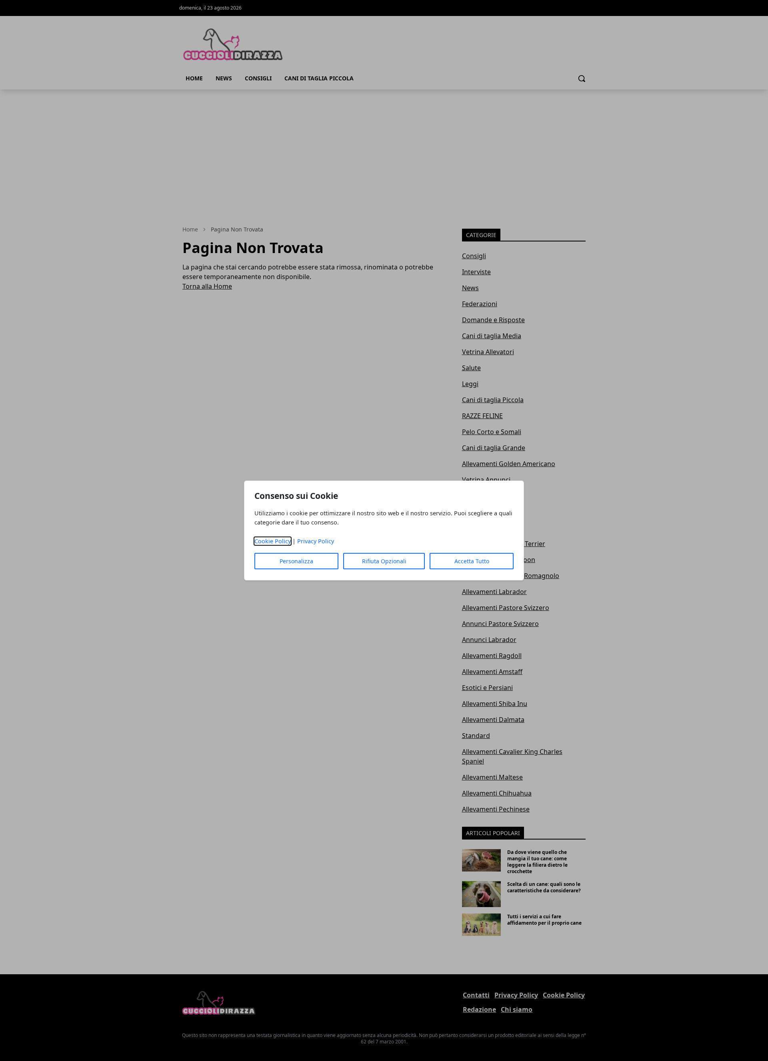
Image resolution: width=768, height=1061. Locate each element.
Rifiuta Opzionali (384, 561)
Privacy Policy (315, 541)
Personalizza (296, 561)
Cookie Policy (272, 541)
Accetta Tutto (471, 561)
